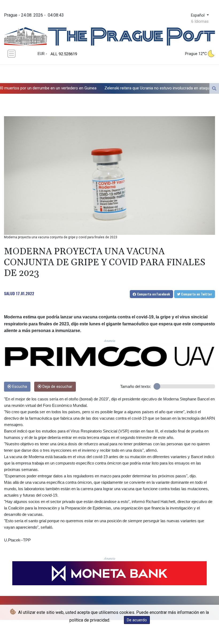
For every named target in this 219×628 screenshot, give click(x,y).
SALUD (9, 293)
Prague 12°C (196, 53)
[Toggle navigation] (11, 53)
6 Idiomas (200, 21)
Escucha (19, 386)
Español (198, 15)
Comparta (153, 294)
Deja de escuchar (56, 386)
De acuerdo (137, 620)
